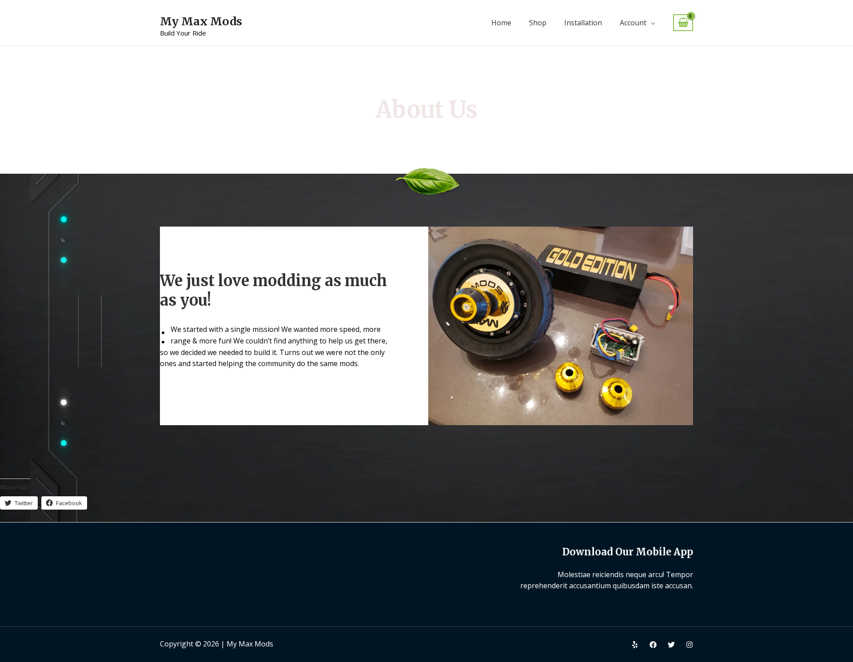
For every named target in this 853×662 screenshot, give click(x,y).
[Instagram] (689, 644)
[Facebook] (653, 644)
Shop (537, 23)
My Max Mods (201, 21)
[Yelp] (634, 644)
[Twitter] (671, 644)
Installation (583, 23)
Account (633, 23)
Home (501, 23)
